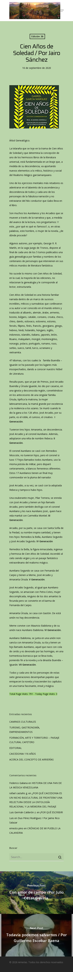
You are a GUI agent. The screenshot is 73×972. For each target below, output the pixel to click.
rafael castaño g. (18, 793)
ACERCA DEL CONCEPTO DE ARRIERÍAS (31, 759)
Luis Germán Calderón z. (22, 812)
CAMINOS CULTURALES (22, 721)
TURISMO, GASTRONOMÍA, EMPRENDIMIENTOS (24, 730)
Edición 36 (37, 36)
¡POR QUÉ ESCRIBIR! (51, 812)
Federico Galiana (18, 783)
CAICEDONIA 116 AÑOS (22, 753)
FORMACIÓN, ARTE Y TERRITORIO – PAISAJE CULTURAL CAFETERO (34, 740)
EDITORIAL (15, 748)
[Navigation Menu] (62, 10)
